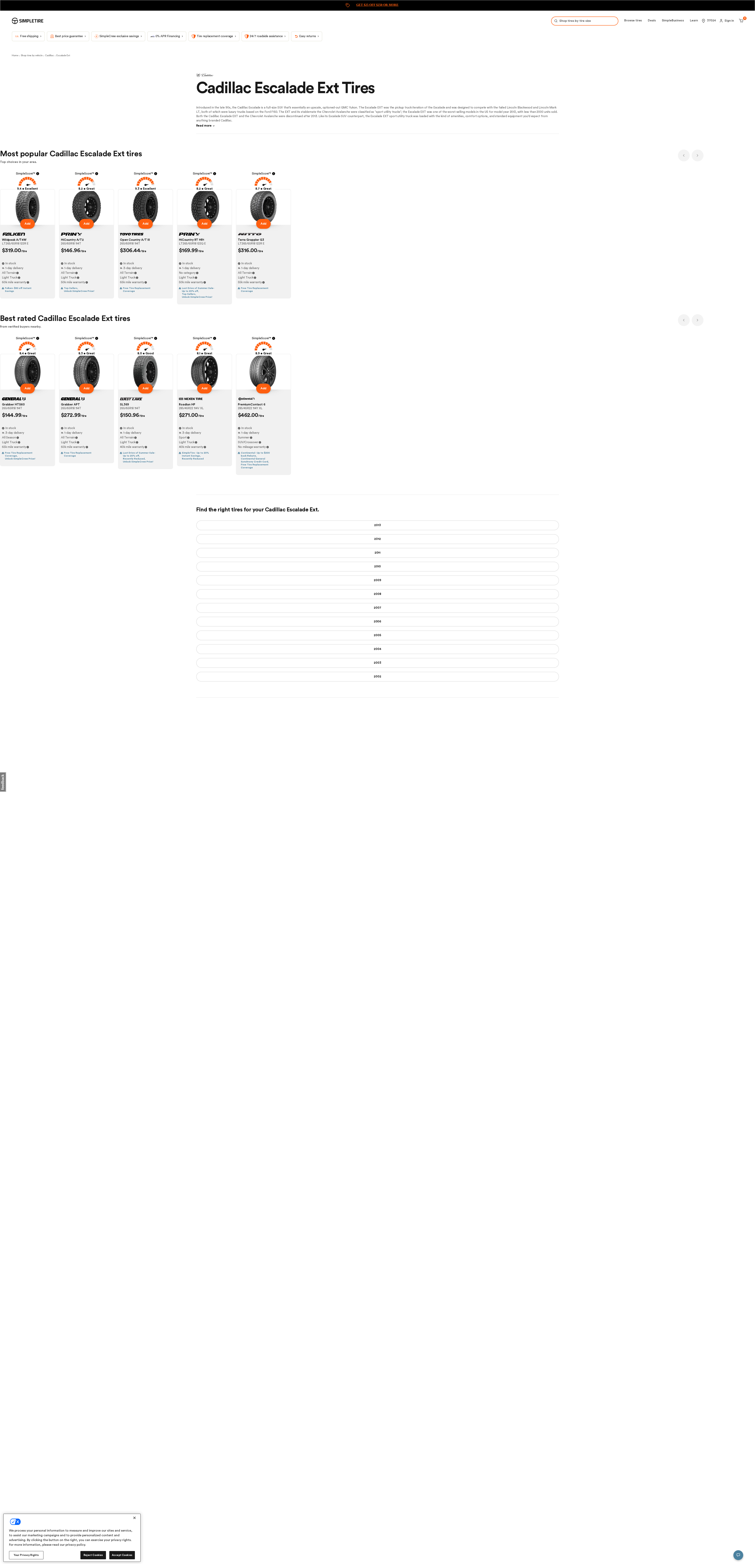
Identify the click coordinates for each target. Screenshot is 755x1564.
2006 (377, 621)
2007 (377, 607)
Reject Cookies (93, 1555)
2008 (377, 594)
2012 (377, 539)
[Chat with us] (738, 1555)
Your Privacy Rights (26, 1555)
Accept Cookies (122, 1555)
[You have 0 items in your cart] (740, 21)
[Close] (134, 1517)
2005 (377, 635)
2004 (377, 649)
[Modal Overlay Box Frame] (377, 5)
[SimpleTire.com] (27, 21)
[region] (72, 1537)
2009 (377, 580)
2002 (377, 676)
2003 (377, 662)
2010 (377, 566)
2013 (377, 525)
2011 (377, 552)
